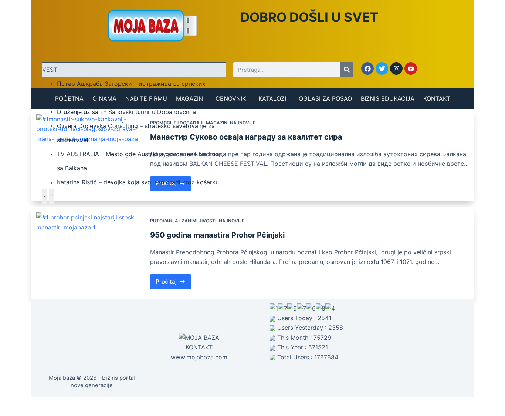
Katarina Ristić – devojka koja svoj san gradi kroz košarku (138, 182)
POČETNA (69, 98)
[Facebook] (367, 68)
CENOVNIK (231, 98)
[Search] (346, 69)
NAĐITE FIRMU (146, 98)
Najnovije (242, 122)
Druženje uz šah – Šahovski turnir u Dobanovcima (126, 111)
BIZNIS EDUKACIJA (387, 98)
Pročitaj (174, 279)
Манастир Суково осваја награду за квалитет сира (246, 136)
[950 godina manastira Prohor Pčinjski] (90, 252)
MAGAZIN (189, 98)
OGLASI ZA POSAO (325, 98)
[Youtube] (410, 68)
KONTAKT (436, 98)
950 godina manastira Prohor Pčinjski (217, 235)
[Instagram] (396, 68)
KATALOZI (272, 98)
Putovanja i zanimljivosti (183, 221)
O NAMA (104, 98)
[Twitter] (382, 68)
